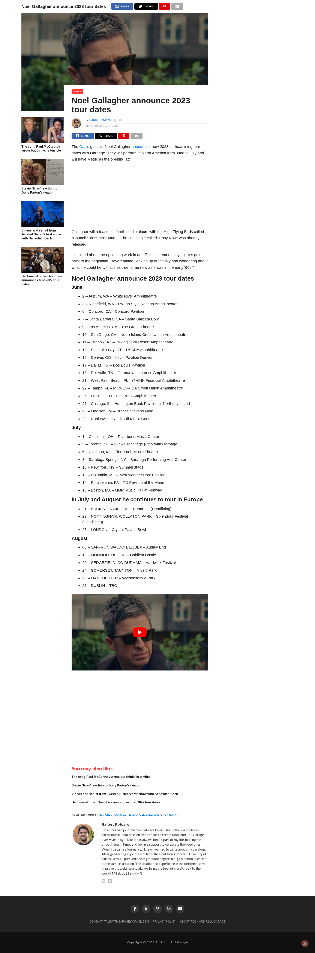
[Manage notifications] (305, 943)
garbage (120, 814)
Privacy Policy (164, 921)
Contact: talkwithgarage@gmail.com (119, 921)
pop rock (170, 814)
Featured (105, 814)
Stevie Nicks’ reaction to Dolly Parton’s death (39, 190)
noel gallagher (149, 814)
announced (141, 146)
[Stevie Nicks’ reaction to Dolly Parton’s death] (42, 183)
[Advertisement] (140, 197)
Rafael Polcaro (100, 120)
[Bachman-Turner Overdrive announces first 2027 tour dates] (42, 271)
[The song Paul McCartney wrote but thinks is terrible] (42, 142)
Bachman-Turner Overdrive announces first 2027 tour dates (41, 280)
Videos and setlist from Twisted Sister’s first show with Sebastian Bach (41, 234)
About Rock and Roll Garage (203, 921)
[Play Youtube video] (140, 632)
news (132, 814)
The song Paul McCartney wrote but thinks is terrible (41, 148)
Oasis (84, 146)
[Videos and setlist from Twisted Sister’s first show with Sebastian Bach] (42, 225)
